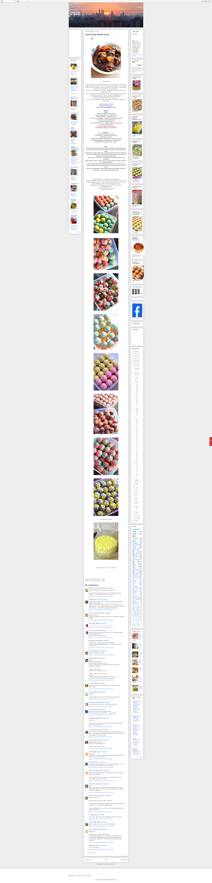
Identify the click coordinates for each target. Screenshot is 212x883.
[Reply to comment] (108, 588)
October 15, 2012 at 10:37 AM (106, 680)
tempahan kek (137, 543)
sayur (134, 558)
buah (139, 613)
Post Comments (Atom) (109, 864)
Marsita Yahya (92, 702)
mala (90, 692)
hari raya (135, 619)
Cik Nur (91, 623)
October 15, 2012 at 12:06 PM (106, 706)
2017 (135, 353)
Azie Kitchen (74, 113)
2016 (135, 355)
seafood (140, 577)
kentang (134, 613)
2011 (135, 516)
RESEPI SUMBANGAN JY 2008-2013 (74, 148)
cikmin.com (136, 725)
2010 (135, 518)
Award (140, 551)
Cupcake (140, 615)
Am (141, 559)
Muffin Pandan (136, 609)
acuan (140, 617)
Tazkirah (135, 617)
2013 (135, 362)
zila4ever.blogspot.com (74, 184)
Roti (140, 534)
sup (141, 603)
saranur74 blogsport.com (74, 98)
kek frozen (134, 620)
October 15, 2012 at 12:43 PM (106, 715)
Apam (134, 559)
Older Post (124, 860)
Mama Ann (91, 729)
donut (137, 556)
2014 (135, 360)
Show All (78, 231)
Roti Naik (140, 668)
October (137, 378)
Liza (90, 683)
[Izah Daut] (137, 317)
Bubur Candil (140, 654)
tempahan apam (136, 606)
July (136, 487)
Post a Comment (91, 852)
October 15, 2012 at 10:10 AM (106, 620)
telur (133, 612)
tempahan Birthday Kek (137, 554)
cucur (133, 594)
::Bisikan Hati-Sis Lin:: (137, 702)
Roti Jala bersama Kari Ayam (136, 469)
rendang (137, 622)
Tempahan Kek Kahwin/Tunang (137, 586)
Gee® (90, 650)
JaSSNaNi (91, 599)
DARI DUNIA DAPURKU (74, 216)
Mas (90, 658)
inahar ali (91, 822)
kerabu (140, 620)
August (137, 483)
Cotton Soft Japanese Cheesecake (136, 453)
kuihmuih (135, 529)
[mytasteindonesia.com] (137, 72)
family (134, 569)
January (137, 512)
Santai (133, 611)
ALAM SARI (74, 77)
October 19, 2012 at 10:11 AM (106, 792)
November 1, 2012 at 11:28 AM (106, 826)
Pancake (134, 581)
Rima (90, 762)
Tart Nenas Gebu (140, 646)
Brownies (134, 590)
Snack (138, 611)
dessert (134, 540)
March (137, 502)
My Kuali (73, 63)
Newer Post (88, 860)
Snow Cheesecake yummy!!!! (136, 436)
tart (139, 623)
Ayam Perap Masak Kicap (136, 386)
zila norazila (92, 783)
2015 (135, 358)
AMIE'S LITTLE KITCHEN (73, 129)
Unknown (91, 751)
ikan (137, 573)
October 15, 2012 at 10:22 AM (106, 647)
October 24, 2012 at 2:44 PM (105, 819)
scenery (134, 623)
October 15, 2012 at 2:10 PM (105, 758)
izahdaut (136, 41)
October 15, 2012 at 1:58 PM (105, 748)
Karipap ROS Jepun (136, 412)
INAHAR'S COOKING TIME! (73, 201)
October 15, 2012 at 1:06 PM (105, 726)
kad (139, 619)
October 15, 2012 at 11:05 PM (106, 767)
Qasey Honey (92, 770)
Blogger (114, 879)
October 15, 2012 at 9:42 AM (105, 596)
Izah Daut (134, 302)
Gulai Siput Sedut (140, 688)
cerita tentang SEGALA (137, 716)
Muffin (134, 541)
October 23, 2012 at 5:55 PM (105, 811)
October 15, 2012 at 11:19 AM (106, 688)
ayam (90, 580)
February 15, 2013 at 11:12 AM (106, 849)
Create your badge (136, 318)
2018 (135, 351)
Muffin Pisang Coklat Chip (136, 400)
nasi (140, 569)
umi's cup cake (92, 613)
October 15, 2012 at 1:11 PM (105, 737)
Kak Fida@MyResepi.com (108, 107)
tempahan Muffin (136, 624)
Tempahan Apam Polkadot (98, 580)
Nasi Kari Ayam (140, 662)
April (136, 498)
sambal (134, 603)
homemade (135, 602)
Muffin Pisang (135, 576)
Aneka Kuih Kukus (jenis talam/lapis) (137, 548)
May (136, 494)
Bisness (134, 601)
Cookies (139, 561)
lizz (90, 814)
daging (140, 571)
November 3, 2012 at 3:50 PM (106, 842)
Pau (137, 605)
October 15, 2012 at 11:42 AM (106, 699)
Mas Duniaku (108, 105)
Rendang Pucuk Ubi (136, 423)
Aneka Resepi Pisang (137, 564)
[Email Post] (103, 579)
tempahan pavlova (136, 626)
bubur (138, 612)
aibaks (134, 738)
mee (133, 577)
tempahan (135, 538)
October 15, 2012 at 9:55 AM (105, 609)
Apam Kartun (135, 608)
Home (106, 860)
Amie (90, 709)
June (136, 491)
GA (134, 616)
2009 (135, 520)
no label (134, 615)
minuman (137, 598)
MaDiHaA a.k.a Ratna (94, 588)
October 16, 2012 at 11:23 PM (106, 780)
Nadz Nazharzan (93, 795)
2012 (135, 365)
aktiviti (137, 588)
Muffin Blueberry (137, 597)
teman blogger (136, 599)
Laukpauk (134, 595)
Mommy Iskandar (135, 749)
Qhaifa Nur (91, 740)
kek (140, 532)
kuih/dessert (135, 574)
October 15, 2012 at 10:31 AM (106, 655)
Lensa (138, 616)
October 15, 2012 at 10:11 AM (106, 627)
